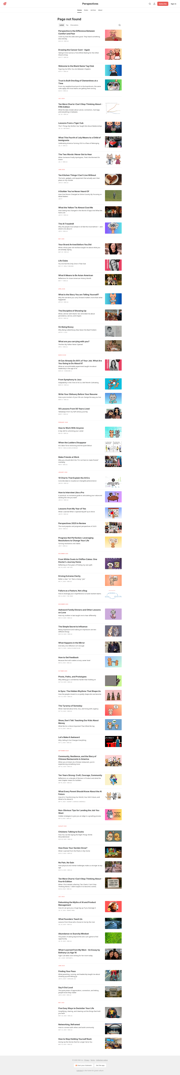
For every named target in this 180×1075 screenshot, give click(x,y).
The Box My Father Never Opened (70, 344)
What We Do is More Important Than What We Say (76, 726)
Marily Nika (71, 910)
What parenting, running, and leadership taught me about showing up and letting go (79, 975)
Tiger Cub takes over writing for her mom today (75, 955)
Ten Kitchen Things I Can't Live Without (77, 175)
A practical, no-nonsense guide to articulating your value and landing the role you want (80, 496)
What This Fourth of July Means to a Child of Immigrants (79, 139)
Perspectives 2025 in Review (72, 523)
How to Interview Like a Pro (71, 492)
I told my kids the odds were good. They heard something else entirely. (79, 38)
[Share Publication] (154, 4)
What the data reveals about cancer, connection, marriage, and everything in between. (79, 111)
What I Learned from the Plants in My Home (74, 851)
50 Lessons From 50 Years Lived (74, 409)
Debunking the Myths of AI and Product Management (77, 903)
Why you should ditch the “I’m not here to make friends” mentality (78, 461)
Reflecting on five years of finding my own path (75, 565)
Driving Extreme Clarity (69, 576)
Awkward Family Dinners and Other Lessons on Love (79, 611)
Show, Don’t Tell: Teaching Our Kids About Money (78, 721)
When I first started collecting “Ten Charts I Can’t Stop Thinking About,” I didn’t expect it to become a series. (77, 885)
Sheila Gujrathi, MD (74, 648)
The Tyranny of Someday (70, 706)
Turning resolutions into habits (69, 543)
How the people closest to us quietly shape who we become (79, 694)
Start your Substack (84, 1065)
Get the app (100, 1065)
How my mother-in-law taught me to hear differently (77, 615)
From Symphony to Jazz (69, 379)
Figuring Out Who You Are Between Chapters (74, 69)
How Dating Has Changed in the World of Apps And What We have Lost (80, 211)
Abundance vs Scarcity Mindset (73, 934)
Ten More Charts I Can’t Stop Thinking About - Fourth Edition (80, 880)
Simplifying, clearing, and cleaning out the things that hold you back (79, 1012)
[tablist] (68, 25)
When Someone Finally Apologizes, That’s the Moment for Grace (79, 158)
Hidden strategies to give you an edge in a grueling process (79, 816)
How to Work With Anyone (71, 428)
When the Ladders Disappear (72, 442)
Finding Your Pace (67, 971)
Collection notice (102, 1060)
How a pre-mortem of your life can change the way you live (79, 397)
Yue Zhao (70, 596)
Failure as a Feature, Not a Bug (72, 591)
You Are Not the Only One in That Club (72, 264)
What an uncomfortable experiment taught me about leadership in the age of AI (77, 367)
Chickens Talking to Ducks (71, 832)
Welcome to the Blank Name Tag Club (76, 66)
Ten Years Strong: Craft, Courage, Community (80, 775)
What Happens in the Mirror (71, 643)
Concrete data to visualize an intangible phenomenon (77, 481)
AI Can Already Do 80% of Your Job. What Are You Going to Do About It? (80, 362)
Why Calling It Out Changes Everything (72, 740)
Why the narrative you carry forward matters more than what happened (80, 298)
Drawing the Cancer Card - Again (74, 50)
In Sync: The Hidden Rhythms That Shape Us (79, 691)
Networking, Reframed (69, 1024)
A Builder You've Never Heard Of (73, 191)
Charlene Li (68, 371)
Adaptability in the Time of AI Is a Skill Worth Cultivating (78, 382)
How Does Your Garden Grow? (72, 848)
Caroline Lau (71, 979)
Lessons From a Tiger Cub (70, 123)
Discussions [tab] (74, 25)
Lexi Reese (74, 448)
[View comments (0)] (74, 531)
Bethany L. (67, 128)
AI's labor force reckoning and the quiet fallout (75, 445)
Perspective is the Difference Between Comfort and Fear (76, 32)
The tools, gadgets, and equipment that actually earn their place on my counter (79, 179)
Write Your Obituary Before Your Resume (77, 394)
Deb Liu (66, 41)
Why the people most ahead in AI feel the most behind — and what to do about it (80, 228)
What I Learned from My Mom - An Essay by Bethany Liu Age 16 (79, 951)
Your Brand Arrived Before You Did (74, 244)
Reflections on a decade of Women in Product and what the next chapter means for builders (79, 779)
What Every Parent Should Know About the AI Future (80, 792)
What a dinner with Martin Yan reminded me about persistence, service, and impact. (76, 315)
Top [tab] (67, 25)
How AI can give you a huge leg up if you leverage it (77, 908)
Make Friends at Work (68, 457)
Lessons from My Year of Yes (72, 509)
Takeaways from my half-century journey (73, 412)
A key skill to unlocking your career (71, 431)
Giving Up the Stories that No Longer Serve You (75, 1042)
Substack (80, 1071)
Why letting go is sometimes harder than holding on (77, 680)
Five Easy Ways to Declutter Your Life (76, 1008)
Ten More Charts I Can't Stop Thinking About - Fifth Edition (80, 105)
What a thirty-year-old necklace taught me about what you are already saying (79, 248)
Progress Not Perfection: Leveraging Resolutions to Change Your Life (75, 539)
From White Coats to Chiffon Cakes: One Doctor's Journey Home (77, 560)
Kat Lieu (70, 567)
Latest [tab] (62, 25)
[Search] (150, 4)
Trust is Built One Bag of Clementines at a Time (78, 82)
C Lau (65, 332)
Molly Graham (68, 266)
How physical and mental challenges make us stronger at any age (80, 866)
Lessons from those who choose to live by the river (76, 922)
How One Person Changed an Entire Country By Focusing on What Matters (80, 195)
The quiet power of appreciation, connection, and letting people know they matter (78, 991)
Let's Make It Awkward (69, 737)
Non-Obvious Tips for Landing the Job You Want (78, 811)
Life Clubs (63, 261)
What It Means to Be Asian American (75, 275)
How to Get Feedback (68, 657)
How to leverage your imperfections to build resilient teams (79, 594)
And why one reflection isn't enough (71, 646)
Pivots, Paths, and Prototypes (72, 676)
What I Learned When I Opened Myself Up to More (76, 512)
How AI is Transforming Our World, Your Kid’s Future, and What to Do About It (79, 798)
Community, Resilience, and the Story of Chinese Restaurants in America (77, 757)
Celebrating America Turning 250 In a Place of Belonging (78, 143)
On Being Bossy (66, 327)
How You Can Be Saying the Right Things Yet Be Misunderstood (75, 836)
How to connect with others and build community (76, 1027)
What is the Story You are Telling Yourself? (78, 294)
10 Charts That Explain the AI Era (74, 478)
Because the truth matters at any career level (74, 660)
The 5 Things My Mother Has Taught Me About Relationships (80, 126)
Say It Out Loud (65, 987)
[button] (79, 10)
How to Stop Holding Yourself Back (75, 1039)
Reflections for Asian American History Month (74, 278)
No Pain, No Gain (66, 862)
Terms (93, 1060)
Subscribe (163, 4)
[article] (90, 37)
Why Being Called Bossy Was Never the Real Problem (77, 330)
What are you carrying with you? (73, 341)
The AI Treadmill (66, 224)
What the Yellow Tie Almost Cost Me (75, 207)
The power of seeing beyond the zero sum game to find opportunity (78, 938)
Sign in (173, 4)
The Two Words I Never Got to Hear (75, 154)
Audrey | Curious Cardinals (76, 801)
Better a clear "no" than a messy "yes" (71, 579)
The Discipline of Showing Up (72, 311)
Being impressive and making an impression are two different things (77, 630)
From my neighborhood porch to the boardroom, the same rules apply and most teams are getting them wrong (79, 87)
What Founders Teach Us (70, 919)
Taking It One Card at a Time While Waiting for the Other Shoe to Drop (78, 54)
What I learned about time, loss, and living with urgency (78, 709)
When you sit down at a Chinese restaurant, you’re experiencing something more (76, 763)
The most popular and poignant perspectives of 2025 (77, 526)
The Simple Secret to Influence (72, 626)
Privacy (86, 1060)
